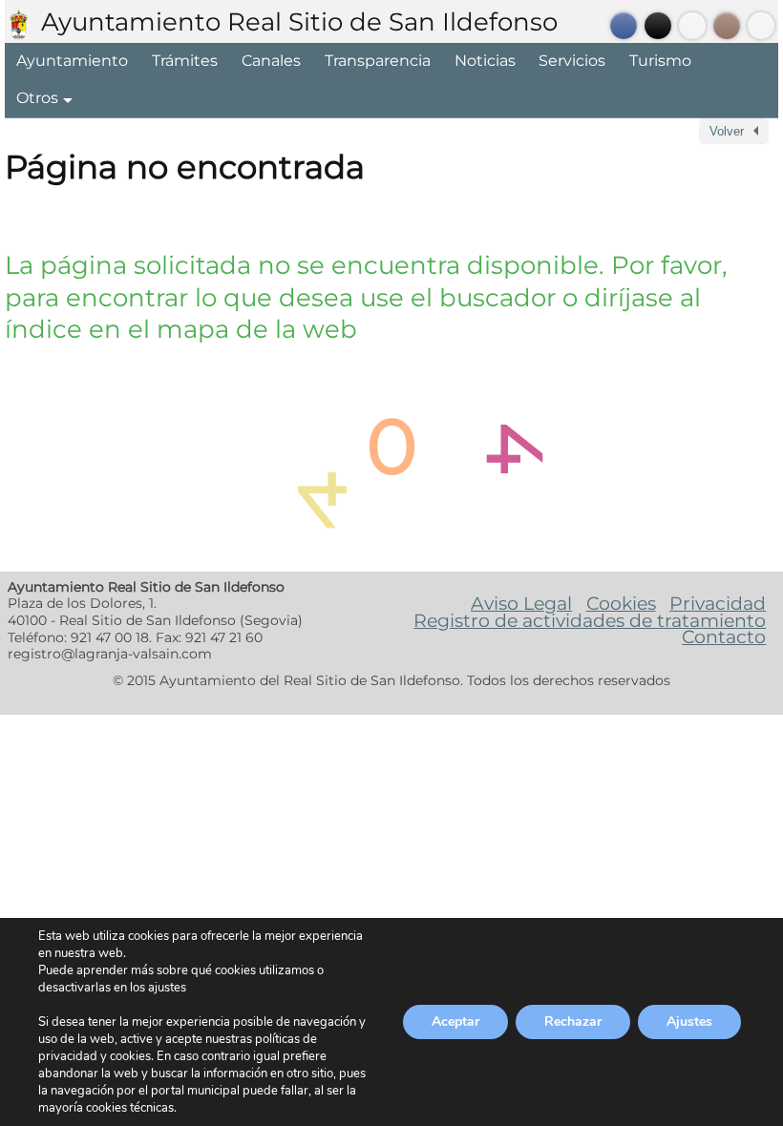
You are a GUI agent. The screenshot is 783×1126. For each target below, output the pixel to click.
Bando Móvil (761, 25)
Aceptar (455, 1021)
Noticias (485, 61)
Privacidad (717, 603)
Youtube (692, 25)
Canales (271, 61)
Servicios (572, 61)
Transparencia (378, 61)
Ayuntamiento (72, 61)
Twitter (658, 25)
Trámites (185, 61)
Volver (726, 131)
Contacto (724, 636)
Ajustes (689, 1021)
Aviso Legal (521, 603)
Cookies (621, 603)
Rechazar (573, 1021)
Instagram (726, 25)
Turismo (660, 61)
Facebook (623, 25)
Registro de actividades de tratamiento (589, 620)
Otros (37, 98)
